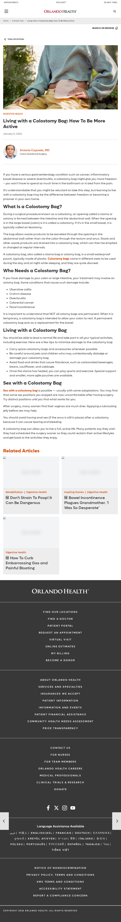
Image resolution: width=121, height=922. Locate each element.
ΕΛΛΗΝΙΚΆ (101, 833)
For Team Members (60, 761)
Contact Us (60, 747)
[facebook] (48, 808)
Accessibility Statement (60, 888)
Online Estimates (61, 646)
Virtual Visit (60, 639)
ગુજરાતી (19, 838)
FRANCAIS (64, 833)
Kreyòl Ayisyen (41, 838)
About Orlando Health (60, 680)
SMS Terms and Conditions (60, 881)
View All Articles (16, 39)
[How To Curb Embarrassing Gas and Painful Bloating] (31, 532)
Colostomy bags (58, 259)
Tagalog (92, 844)
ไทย (106, 844)
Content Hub (18, 21)
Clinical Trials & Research (60, 782)
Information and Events (60, 707)
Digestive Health (13, 113)
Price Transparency (60, 728)
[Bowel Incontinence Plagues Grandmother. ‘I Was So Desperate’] (90, 472)
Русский (56, 844)
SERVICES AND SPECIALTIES (60, 686)
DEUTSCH (82, 833)
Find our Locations (60, 612)
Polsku (16, 844)
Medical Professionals (60, 775)
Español (75, 844)
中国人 (23, 833)
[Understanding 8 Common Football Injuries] (4, 821)
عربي (12, 833)
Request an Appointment (60, 632)
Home (6, 21)
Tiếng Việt (60, 850)
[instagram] (64, 808)
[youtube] (72, 808)
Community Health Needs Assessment (60, 721)
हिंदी (72, 838)
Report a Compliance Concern (60, 895)
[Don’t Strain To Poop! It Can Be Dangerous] (31, 472)
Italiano (85, 838)
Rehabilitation (14, 492)
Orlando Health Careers (60, 768)
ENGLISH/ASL (41, 833)
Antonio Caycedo (34, 150)
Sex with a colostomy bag (20, 390)
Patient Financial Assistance (60, 714)
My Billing (60, 653)
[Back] (6, 11)
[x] (56, 808)
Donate (60, 789)
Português (36, 844)
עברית (62, 838)
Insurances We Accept (60, 693)
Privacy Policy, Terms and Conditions (60, 874)
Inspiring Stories (74, 492)
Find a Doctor (60, 618)
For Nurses (60, 754)
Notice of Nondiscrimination (60, 868)
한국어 (101, 838)
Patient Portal (60, 625)
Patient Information (60, 700)
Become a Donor (60, 660)
